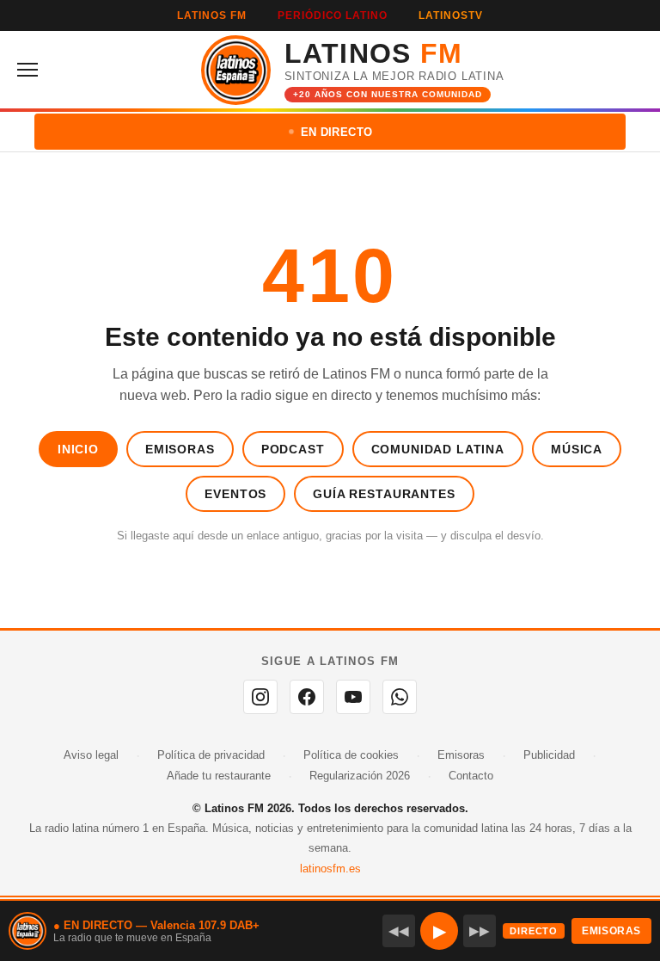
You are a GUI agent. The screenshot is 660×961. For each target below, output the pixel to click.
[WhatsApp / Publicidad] (399, 697)
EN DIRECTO (337, 132)
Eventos (235, 494)
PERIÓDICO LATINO (333, 15)
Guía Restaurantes (384, 494)
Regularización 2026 (359, 775)
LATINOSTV (451, 15)
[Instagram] (260, 697)
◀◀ (398, 930)
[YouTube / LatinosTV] (353, 697)
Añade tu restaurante (219, 775)
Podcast (293, 449)
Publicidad (549, 754)
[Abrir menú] (32, 69)
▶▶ (479, 930)
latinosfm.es (330, 868)
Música (576, 449)
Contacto (471, 775)
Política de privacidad (211, 754)
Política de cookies (351, 754)
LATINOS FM (212, 15)
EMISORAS (611, 931)
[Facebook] (307, 697)
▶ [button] (439, 930)
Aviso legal (91, 754)
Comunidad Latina (437, 449)
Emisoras (180, 449)
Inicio (78, 449)
